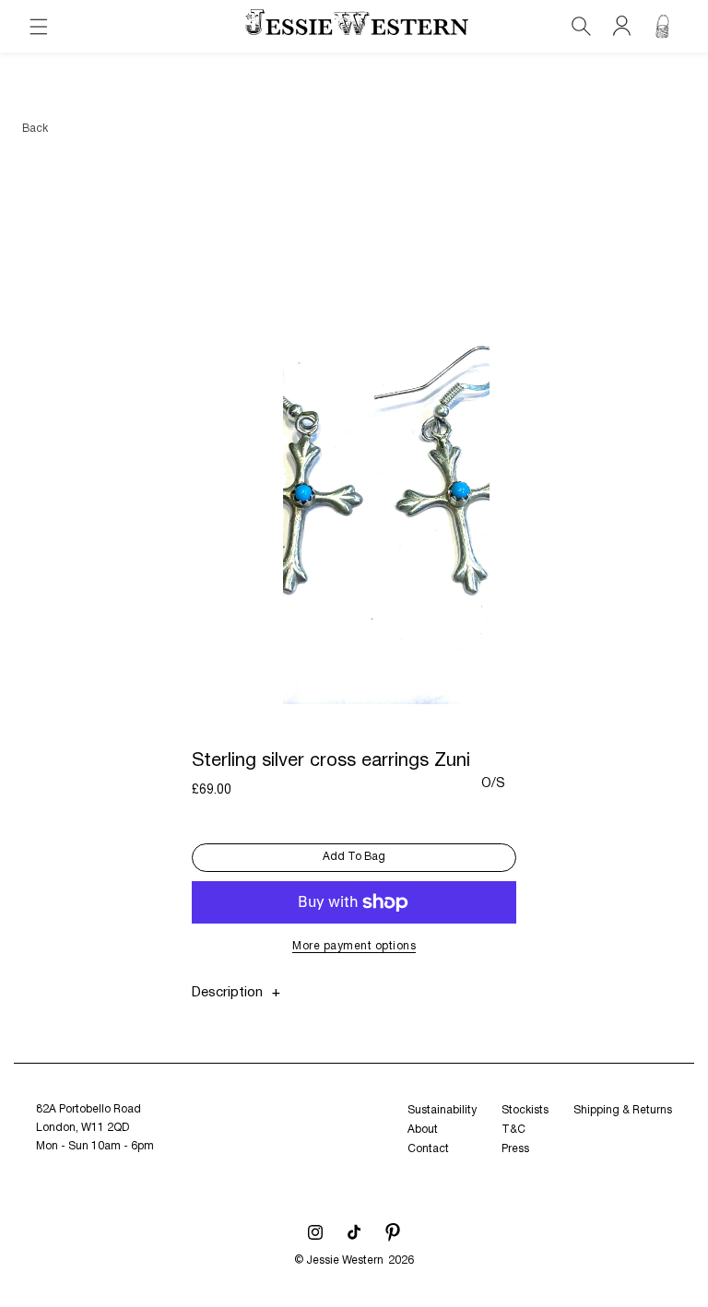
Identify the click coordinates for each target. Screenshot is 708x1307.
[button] (38, 26)
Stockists (525, 1110)
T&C (513, 1129)
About (422, 1129)
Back (35, 129)
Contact (428, 1149)
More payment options (354, 946)
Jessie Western (345, 1260)
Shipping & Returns (622, 1110)
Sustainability (442, 1110)
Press (515, 1149)
